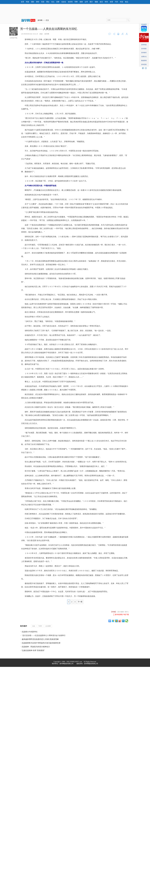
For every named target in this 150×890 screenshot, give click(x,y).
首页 (22, 2)
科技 (121, 2)
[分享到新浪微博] (120, 621)
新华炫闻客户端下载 (122, 614)
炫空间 (70, 2)
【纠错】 (114, 612)
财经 (37, 2)
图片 (91, 2)
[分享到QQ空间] (116, 621)
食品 (126, 2)
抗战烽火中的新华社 (30, 632)
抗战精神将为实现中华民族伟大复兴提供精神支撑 (41, 643)
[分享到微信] (126, 621)
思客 (57, 2)
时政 (27, 2)
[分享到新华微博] (113, 621)
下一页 (80, 602)
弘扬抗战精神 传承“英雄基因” (33, 650)
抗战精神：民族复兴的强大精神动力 (36, 647)
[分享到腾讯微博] (123, 621)
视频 (96, 2)
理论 (47, 2)
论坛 (52, 2)
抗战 (33, 626)
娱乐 (101, 2)
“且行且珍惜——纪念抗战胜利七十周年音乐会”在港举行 (43, 635)
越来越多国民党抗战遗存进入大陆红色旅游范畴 (40, 639)
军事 (76, 2)
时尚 (106, 2)
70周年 (40, 626)
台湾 (86, 2)
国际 (32, 2)
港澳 (81, 2)
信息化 (63, 2)
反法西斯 (48, 626)
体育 (111, 2)
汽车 (116, 2)
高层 (42, 2)
